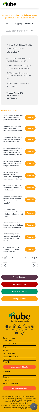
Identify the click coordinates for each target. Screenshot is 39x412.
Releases (9, 24)
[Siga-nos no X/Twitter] (25, 327)
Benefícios (6, 362)
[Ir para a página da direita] (34, 265)
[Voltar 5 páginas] (2, 258)
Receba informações (19, 388)
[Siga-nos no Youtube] (16, 333)
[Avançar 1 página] (35, 258)
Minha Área (7, 359)
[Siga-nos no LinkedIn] (32, 327)
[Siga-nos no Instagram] (13, 327)
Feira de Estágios (9, 353)
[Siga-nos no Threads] (19, 327)
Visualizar (30, 117)
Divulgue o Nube (20, 299)
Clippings (19, 24)
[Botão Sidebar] (34, 4)
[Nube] (9, 4)
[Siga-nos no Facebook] (7, 327)
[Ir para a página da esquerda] (5, 265)
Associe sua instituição (19, 367)
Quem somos (7, 341)
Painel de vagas (19, 277)
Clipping (6, 377)
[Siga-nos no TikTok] (22, 333)
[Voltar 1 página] (4, 258)
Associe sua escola (19, 291)
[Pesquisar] (32, 30)
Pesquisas (29, 24)
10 (32, 258)
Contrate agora (19, 284)
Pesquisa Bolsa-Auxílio (11, 383)
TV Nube (6, 350)
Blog (4, 347)
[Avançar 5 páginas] (37, 258)
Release (6, 374)
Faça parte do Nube (10, 344)
